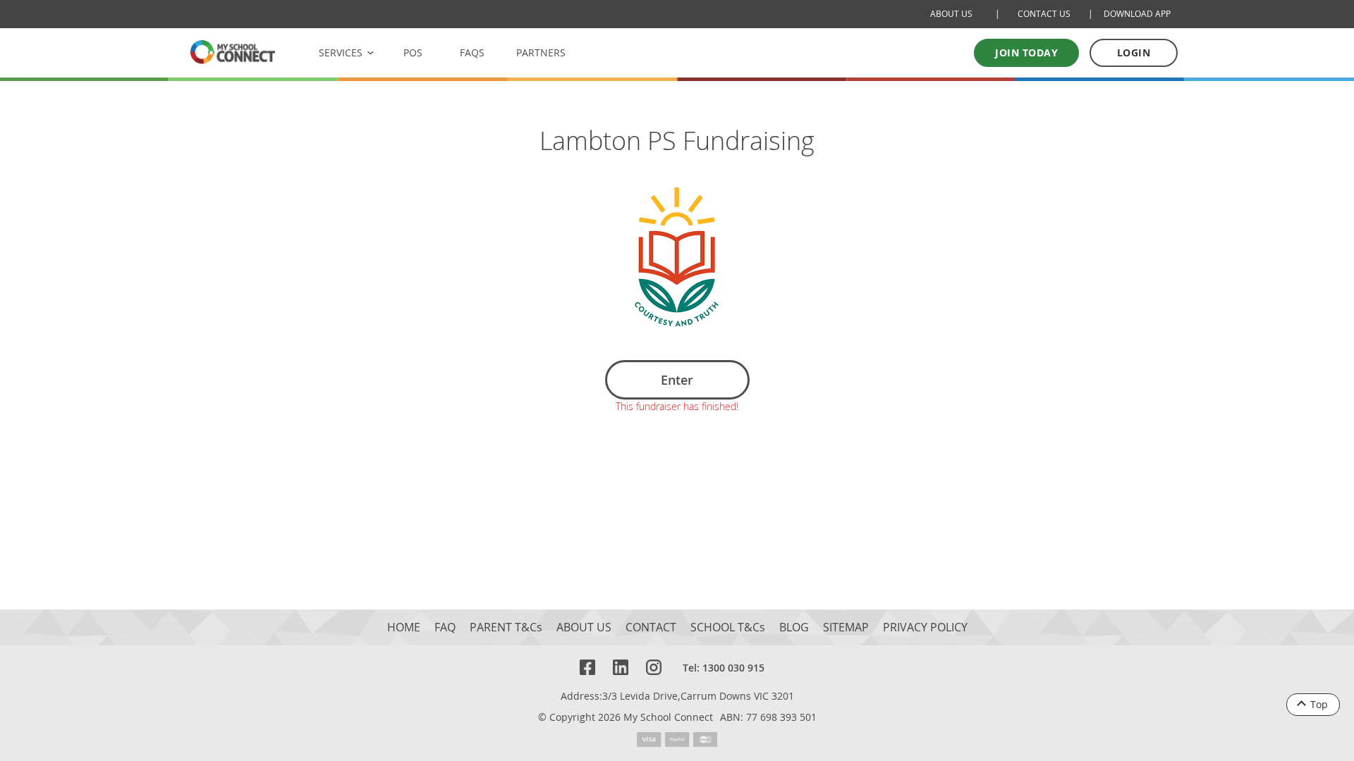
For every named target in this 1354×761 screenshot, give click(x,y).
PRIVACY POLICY (925, 627)
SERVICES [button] (340, 52)
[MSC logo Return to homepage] (232, 51)
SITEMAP (846, 627)
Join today (1026, 52)
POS (412, 52)
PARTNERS (541, 52)
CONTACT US (1044, 14)
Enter (677, 379)
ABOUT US (951, 14)
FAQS (472, 52)
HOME (403, 627)
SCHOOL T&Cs (727, 627)
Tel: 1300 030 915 (723, 667)
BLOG (794, 627)
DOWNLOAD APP (1137, 14)
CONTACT (651, 627)
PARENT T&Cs (506, 627)
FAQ (445, 627)
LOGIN (1134, 52)
